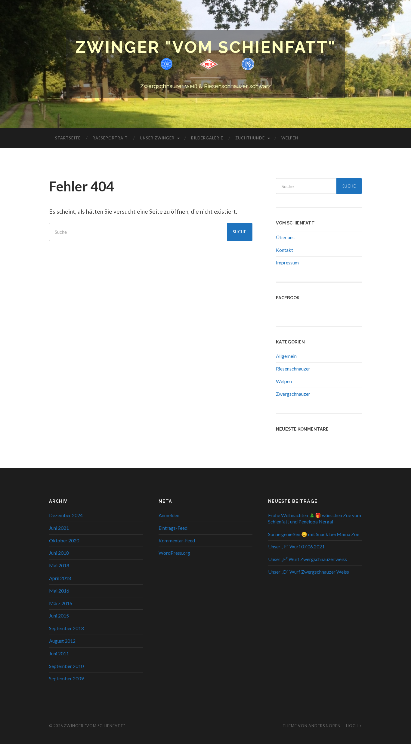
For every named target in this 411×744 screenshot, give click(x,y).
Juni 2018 (59, 553)
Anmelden (169, 515)
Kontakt (284, 250)
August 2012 (62, 641)
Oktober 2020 (64, 540)
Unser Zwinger (157, 138)
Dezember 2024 (66, 515)
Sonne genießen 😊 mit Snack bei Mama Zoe (313, 534)
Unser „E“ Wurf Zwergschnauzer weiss (307, 559)
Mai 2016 (59, 590)
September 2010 (66, 666)
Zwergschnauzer (293, 394)
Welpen (289, 138)
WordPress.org (174, 553)
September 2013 (66, 628)
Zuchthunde (250, 138)
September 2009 (66, 678)
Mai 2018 (59, 565)
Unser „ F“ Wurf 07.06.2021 (296, 546)
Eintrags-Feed (173, 528)
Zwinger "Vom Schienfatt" (205, 47)
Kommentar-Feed (177, 540)
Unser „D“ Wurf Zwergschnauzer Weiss (308, 572)
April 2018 (60, 578)
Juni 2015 (59, 615)
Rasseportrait (110, 138)
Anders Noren (324, 725)
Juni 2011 (59, 653)
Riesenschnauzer (293, 368)
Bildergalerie (207, 138)
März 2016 (60, 603)
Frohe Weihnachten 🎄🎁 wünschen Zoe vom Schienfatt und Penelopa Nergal (314, 518)
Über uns (285, 237)
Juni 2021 (59, 528)
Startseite (68, 138)
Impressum (287, 262)
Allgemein (286, 356)
